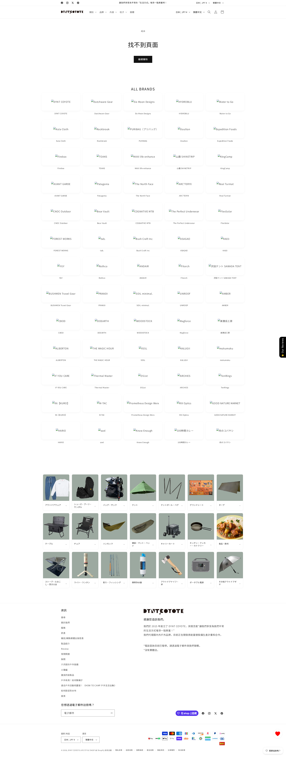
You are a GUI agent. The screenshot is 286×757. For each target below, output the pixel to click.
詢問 (63, 659)
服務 (63, 627)
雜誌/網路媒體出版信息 (72, 638)
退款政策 (129, 750)
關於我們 (65, 622)
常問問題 (65, 653)
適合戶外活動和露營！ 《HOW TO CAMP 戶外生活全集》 (88, 685)
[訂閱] (111, 712)
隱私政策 (118, 750)
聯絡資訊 (160, 750)
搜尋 (63, 617)
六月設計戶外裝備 (70, 664)
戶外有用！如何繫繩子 (72, 680)
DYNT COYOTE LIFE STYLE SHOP (81, 750)
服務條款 (139, 750)
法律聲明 (171, 750)
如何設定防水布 (68, 690)
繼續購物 (143, 59)
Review (65, 648)
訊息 (63, 632)
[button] (93, 12)
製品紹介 (65, 643)
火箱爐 (64, 669)
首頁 (63, 695)
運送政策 (150, 750)
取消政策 (181, 750)
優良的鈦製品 (67, 674)
